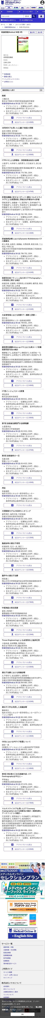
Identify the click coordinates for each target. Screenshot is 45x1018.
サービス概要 (7, 972)
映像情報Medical (10, 27)
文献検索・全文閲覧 (9, 950)
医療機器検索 (7, 955)
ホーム (3, 24)
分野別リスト (8, 82)
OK (22, 1014)
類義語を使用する (9, 20)
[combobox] (12, 16)
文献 (10, 24)
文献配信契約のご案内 (10, 992)
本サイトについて (9, 989)
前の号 (32, 32)
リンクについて (8, 994)
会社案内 (6, 986)
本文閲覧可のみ (27, 20)
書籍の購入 (8, 76)
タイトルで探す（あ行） (23, 24)
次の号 (40, 32)
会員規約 (6, 997)
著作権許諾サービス (9, 963)
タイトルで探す (28, 11)
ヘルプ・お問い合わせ (10, 975)
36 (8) (18, 103)
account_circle (42, 2)
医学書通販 (7, 958)
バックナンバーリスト (12, 79)
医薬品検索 (7, 952)
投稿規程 (7, 74)
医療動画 (6, 961)
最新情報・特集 (8, 947)
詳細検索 (10, 11)
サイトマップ (7, 978)
